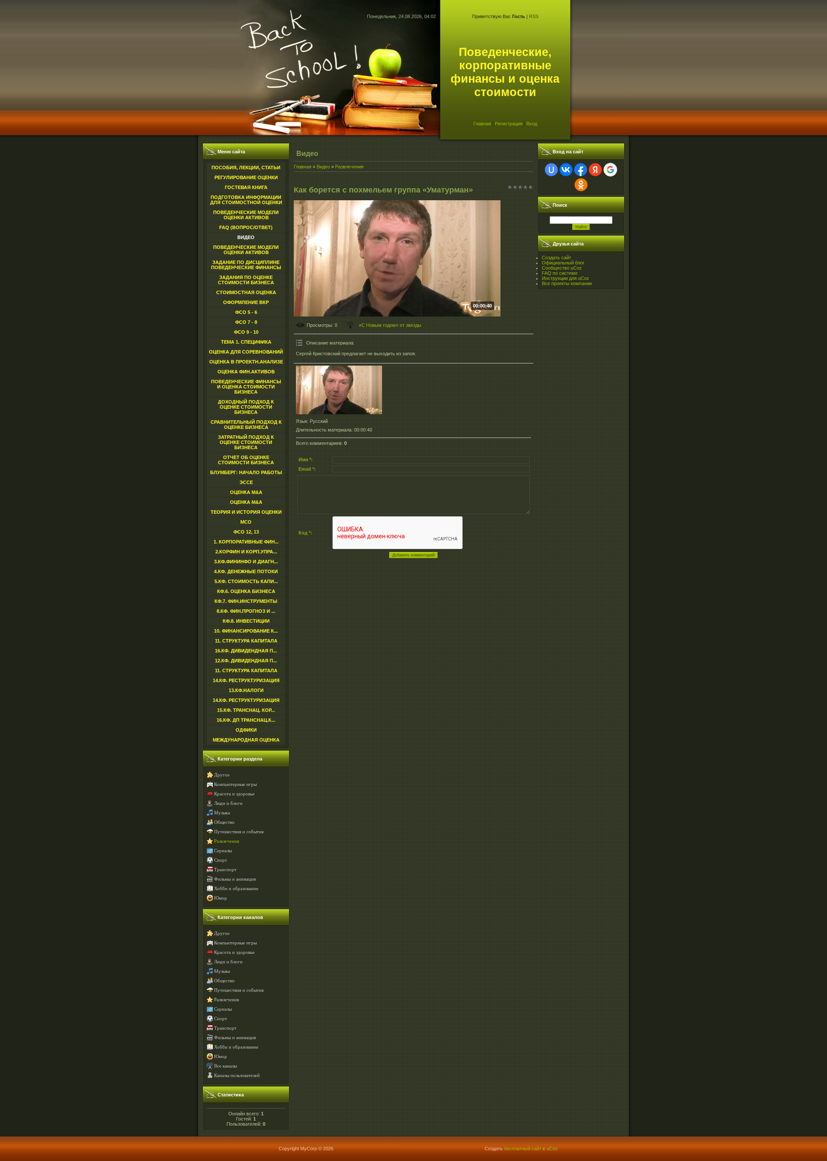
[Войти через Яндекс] (595, 169)
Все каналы (225, 1066)
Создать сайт (556, 257)
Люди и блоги (228, 803)
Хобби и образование (236, 888)
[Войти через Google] (610, 170)
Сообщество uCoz (562, 267)
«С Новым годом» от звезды (390, 325)
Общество (224, 822)
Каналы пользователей (237, 1075)
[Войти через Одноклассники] (581, 184)
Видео (323, 166)
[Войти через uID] (551, 169)
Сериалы (223, 850)
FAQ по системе (560, 273)
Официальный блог (563, 262)
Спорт (220, 860)
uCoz (552, 1148)
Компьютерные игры (235, 784)
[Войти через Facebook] (580, 169)
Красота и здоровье (234, 794)
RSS (533, 16)
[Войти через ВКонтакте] (566, 169)
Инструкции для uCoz (565, 278)
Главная (482, 123)
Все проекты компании (567, 283)
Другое (222, 775)
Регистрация (508, 123)
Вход (531, 123)
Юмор (220, 898)
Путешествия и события (239, 831)
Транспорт (225, 869)
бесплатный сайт (522, 1148)
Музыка (222, 812)
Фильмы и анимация (235, 879)
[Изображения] (339, 390)
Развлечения (226, 841)
